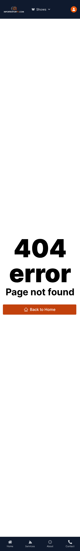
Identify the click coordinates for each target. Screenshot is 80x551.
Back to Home (43, 309)
